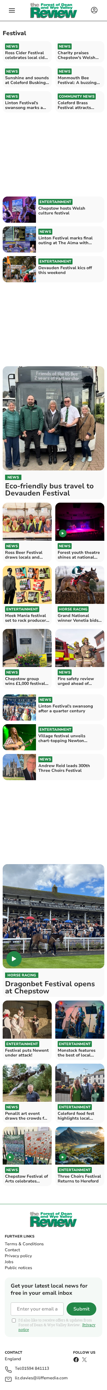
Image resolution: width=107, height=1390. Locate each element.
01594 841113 (35, 1368)
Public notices (18, 1268)
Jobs (9, 1262)
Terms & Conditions (24, 1244)
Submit (81, 1309)
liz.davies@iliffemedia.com (41, 1378)
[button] (12, 10)
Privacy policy (18, 1256)
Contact (12, 1250)
